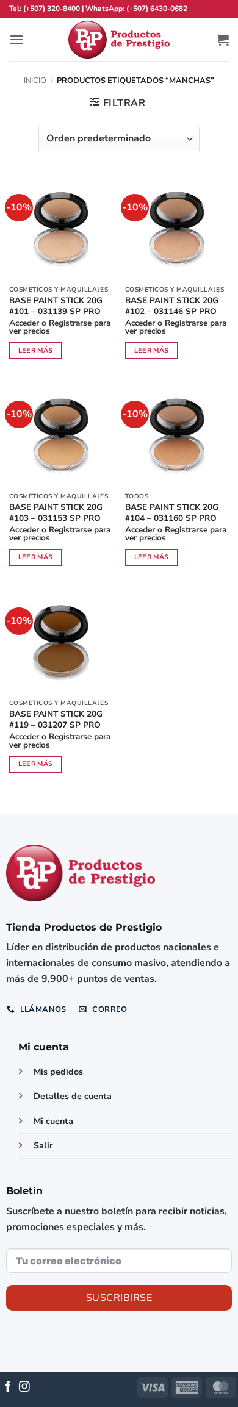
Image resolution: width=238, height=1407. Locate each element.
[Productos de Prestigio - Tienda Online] (119, 40)
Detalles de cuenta (73, 1096)
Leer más (35, 350)
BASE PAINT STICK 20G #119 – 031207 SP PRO (56, 719)
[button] (16, 39)
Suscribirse (119, 1298)
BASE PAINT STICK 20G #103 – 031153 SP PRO (56, 512)
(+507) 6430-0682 (156, 8)
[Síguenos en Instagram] (24, 1387)
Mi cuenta (53, 1121)
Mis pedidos (58, 1071)
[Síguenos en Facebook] (7, 1387)
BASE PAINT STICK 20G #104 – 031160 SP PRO (171, 512)
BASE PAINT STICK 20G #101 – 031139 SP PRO (56, 306)
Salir (43, 1145)
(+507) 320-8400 (51, 8)
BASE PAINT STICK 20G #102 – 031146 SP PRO (171, 306)
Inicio (35, 80)
